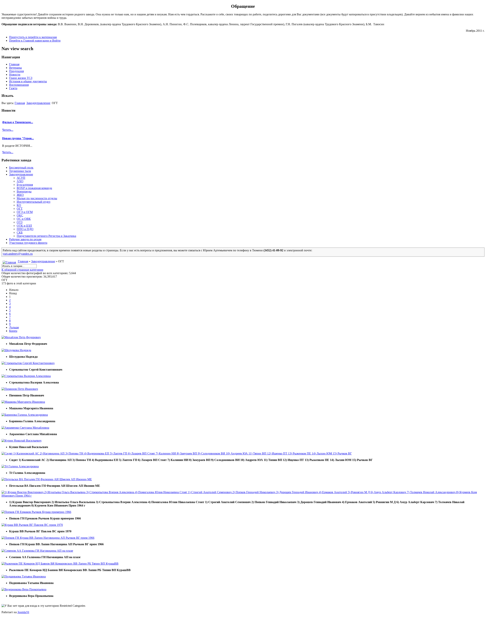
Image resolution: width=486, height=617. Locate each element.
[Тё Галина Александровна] (20, 466)
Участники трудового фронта (28, 242)
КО (19, 205)
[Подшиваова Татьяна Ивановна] (24, 576)
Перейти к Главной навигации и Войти (35, 40)
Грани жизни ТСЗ (20, 78)
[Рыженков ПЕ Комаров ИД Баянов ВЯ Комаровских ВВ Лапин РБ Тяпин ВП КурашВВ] (60, 563)
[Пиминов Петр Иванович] (20, 389)
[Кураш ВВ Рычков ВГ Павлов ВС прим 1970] (32, 524)
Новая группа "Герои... (18, 138)
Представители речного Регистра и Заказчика (46, 235)
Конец (13, 330)
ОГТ (20, 208)
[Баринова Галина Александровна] (25, 414)
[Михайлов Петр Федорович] (21, 337)
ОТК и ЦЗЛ (24, 225)
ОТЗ (19, 222)
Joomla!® (23, 612)
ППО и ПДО (25, 229)
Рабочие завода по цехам (25, 239)
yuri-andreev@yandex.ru (18, 253)
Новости (14, 74)
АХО (20, 181)
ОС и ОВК (24, 218)
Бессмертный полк (21, 167)
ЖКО (20, 194)
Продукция (16, 71)
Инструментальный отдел (33, 201)
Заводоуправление (38, 103)
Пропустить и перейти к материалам (33, 37)
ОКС (20, 215)
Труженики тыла (20, 171)
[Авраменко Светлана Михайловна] (25, 427)
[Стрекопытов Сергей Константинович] (28, 363)
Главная (14, 64)
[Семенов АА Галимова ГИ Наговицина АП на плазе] (37, 550)
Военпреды (24, 191)
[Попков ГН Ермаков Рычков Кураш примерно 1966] (36, 512)
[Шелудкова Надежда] (16, 350)
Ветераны (15, 67)
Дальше (14, 327)
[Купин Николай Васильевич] (21, 440)
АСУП (21, 177)
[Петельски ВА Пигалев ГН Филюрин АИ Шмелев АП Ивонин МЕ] (47, 479)
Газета (13, 88)
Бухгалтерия (25, 184)
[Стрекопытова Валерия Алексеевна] (26, 376)
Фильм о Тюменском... (17, 122)
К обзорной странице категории (22, 269)
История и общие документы (28, 81)
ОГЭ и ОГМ (25, 212)
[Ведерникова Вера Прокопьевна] (24, 589)
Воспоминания (19, 84)
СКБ (20, 232)
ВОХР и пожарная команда (34, 188)
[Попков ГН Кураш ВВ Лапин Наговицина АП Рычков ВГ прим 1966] (48, 537)
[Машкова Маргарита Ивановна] (23, 401)
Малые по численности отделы (37, 198)
